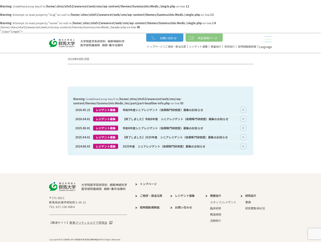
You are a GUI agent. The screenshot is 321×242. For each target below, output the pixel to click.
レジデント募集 (106, 110)
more (160, 109)
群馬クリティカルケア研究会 (88, 223)
